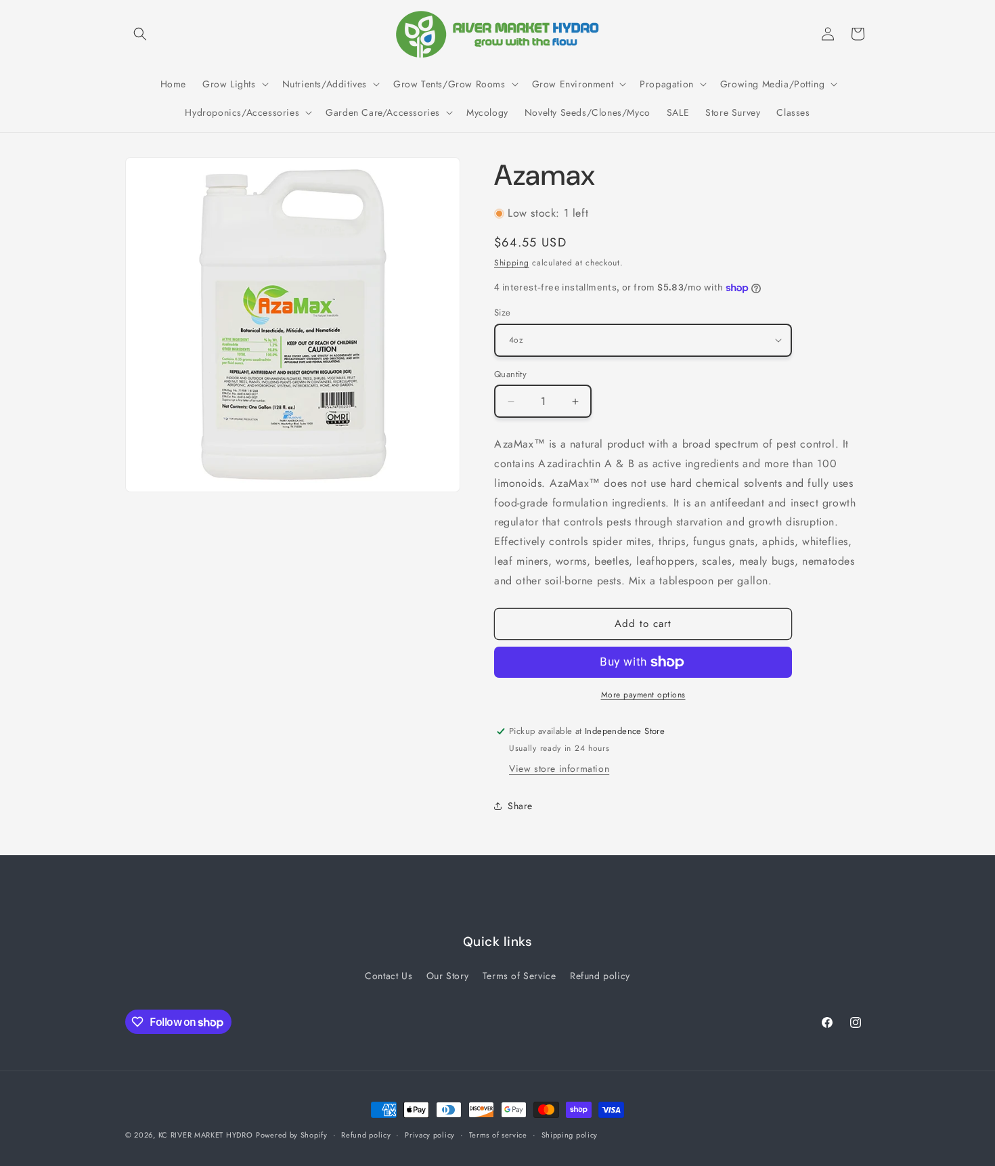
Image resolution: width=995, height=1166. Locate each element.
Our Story (447, 976)
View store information (559, 768)
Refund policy (600, 976)
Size (502, 312)
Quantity (510, 374)
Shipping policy (569, 1134)
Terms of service (498, 1134)
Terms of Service (519, 976)
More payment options (643, 695)
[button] (140, 34)
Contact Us (388, 976)
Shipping (511, 263)
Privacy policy (430, 1134)
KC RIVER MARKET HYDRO (205, 1134)
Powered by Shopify (292, 1134)
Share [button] (520, 806)
